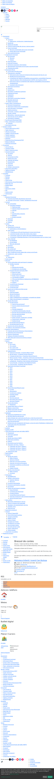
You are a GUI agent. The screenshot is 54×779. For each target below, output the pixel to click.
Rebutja (45, 777)
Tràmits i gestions (8, 678)
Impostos (5, 681)
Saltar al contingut (7, 2)
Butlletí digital (6, 552)
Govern (5, 657)
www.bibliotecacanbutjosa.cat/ (29, 568)
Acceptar (50, 777)
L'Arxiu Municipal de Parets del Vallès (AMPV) (15, 744)
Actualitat (6, 537)
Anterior (3, 618)
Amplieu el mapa (20, 569)
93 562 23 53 (24, 564)
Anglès (7, 17)
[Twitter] (2, 10)
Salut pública (6, 751)
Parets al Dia (6, 545)
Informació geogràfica (9, 696)
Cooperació (6, 736)
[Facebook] (4, 10)
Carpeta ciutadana (8, 679)
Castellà (7, 16)
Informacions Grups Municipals (11, 709)
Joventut (5, 741)
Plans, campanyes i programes (11, 666)
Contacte (3, 7)
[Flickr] (7, 10)
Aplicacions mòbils (8, 716)
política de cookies (14, 774)
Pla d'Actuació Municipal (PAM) (11, 664)
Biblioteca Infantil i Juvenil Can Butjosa (30, 560)
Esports (5, 738)
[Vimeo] (12, 10)
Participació (6, 749)
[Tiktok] (17, 10)
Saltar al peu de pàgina (8, 4)
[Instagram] (15, 10)
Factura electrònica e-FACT (10, 671)
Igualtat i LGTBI (7, 743)
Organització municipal (9, 659)
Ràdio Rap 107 (7, 550)
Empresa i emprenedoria (9, 734)
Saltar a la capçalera (7, 1)
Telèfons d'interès (8, 698)
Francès (7, 21)
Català (7, 14)
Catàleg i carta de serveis (9, 676)
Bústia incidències (8, 684)
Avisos (4, 554)
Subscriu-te (4, 631)
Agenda (15, 537)
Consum (5, 726)
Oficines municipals (8, 674)
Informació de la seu (8, 667)
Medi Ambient (7, 746)
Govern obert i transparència (11, 662)
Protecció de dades (35, 762)
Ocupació (5, 748)
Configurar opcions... (6, 777)
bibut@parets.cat (31, 566)
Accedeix (3, 599)
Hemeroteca (6, 562)
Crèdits (32, 759)
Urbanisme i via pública (9, 756)
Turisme (5, 754)
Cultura (5, 729)
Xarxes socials (6, 560)
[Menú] (1, 34)
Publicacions (6, 587)
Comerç (5, 728)
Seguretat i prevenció (8, 753)
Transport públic (7, 691)
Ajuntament (4, 656)
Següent (7, 618)
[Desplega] (10, 537)
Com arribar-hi (20, 571)
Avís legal (32, 764)
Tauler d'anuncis (7, 672)
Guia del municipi (7, 694)
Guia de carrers (5, 8)
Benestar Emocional (8, 724)
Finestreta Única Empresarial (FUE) (12, 683)
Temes (2, 723)
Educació (5, 733)
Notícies (5, 542)
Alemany (7, 19)
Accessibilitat (33, 766)
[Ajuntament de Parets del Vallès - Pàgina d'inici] (9, 29)
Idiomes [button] (5, 12)
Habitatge (5, 739)
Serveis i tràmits (5, 669)
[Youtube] (9, 10)
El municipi (4, 688)
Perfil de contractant (8, 686)
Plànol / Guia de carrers (9, 693)
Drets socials (6, 731)
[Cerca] (38, 31)
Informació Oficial (8, 661)
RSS (4, 559)
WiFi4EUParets (7, 699)
